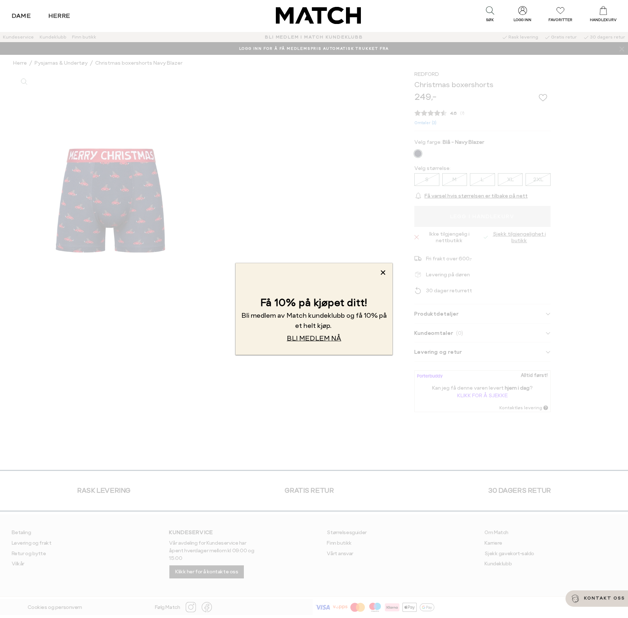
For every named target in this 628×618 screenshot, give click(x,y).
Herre (59, 16)
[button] (489, 15)
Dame (21, 16)
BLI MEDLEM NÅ (314, 338)
